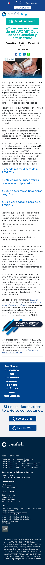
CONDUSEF (6, 523)
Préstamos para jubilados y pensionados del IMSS (21, 463)
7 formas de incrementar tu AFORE (20, 351)
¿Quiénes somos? (8, 485)
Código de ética (8, 511)
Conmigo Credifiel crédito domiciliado (16, 477)
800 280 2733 (19, 2)
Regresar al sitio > (22, 8)
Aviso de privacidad (9, 515)
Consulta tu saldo (8, 495)
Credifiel (33, 300)
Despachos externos (10, 521)
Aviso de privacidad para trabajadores (16, 517)
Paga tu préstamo (9, 497)
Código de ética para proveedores (15, 513)
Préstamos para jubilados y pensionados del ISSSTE (21, 465)
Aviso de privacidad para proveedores (16, 519)
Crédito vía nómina (9, 475)
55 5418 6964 (32, 3)
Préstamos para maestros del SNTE (15, 461)
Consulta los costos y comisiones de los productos (21, 509)
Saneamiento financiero (11, 501)
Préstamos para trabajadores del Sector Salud (20, 467)
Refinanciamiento (8, 499)
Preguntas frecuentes (10, 487)
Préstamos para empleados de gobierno (17, 459)
